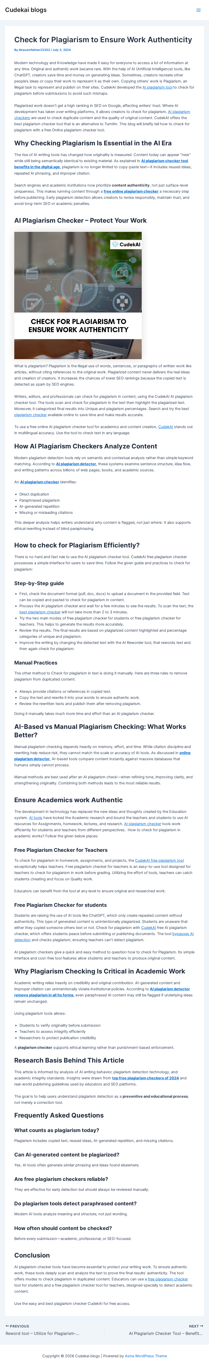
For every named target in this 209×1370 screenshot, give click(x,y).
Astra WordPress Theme (146, 1356)
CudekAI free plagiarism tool (159, 860)
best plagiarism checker (39, 612)
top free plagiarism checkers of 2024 (145, 1078)
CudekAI (165, 427)
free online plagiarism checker (131, 191)
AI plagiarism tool (157, 87)
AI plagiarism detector (76, 464)
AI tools (35, 817)
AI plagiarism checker (39, 482)
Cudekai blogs (26, 9)
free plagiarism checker (168, 1279)
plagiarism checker (30, 415)
